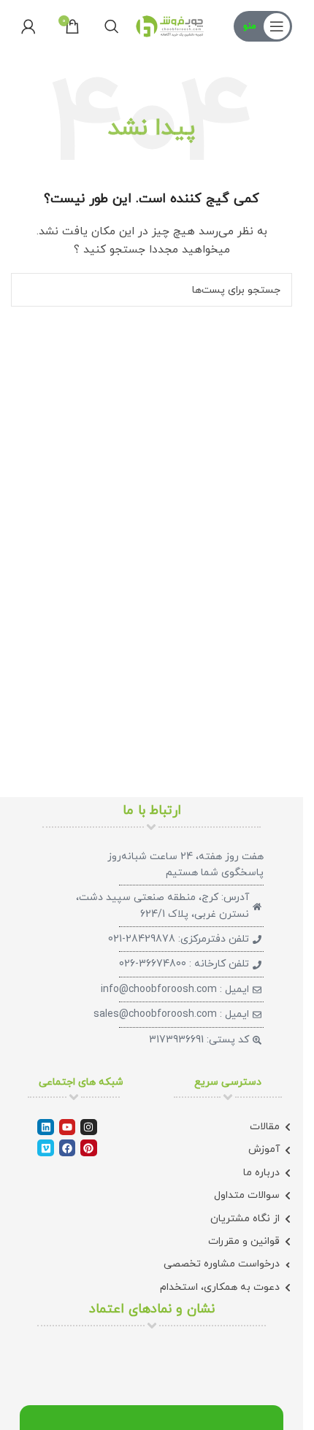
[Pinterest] (88, 1147)
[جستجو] (111, 26)
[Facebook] (67, 1147)
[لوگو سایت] (170, 25)
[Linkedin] (45, 1127)
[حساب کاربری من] (28, 26)
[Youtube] (67, 1127)
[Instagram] (88, 1127)
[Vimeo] (45, 1147)
